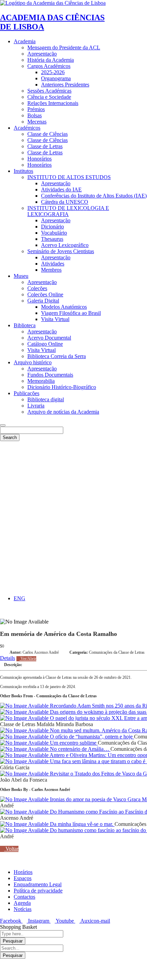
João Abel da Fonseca (23, 780)
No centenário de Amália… (79, 749)
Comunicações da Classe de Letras (117, 652)
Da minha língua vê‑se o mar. (82, 824)
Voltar (11, 849)
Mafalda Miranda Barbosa (65, 724)
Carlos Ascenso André (41, 652)
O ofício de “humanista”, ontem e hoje (91, 736)
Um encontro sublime (73, 743)
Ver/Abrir (27, 658)
